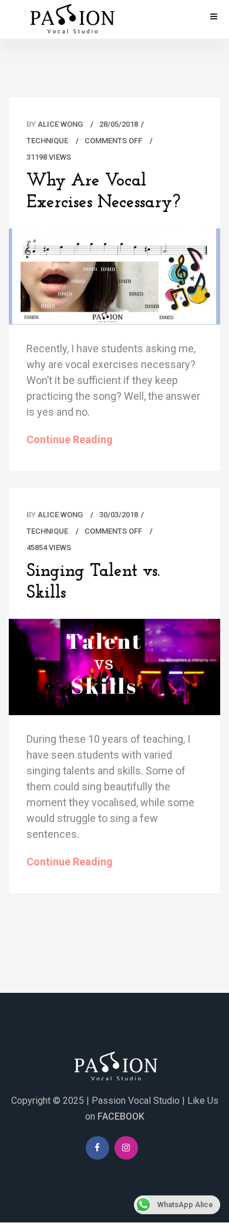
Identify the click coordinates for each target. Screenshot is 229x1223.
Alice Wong (60, 124)
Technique (47, 140)
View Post (115, 282)
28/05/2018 (118, 124)
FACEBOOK (120, 1116)
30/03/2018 (118, 514)
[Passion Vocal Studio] (70, 18)
